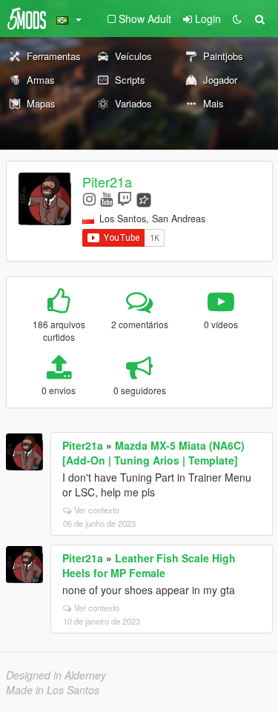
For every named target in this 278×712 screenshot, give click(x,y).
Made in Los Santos (52, 689)
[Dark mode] (237, 18)
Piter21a (107, 181)
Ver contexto (96, 510)
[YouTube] (106, 198)
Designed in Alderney (56, 675)
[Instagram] (89, 198)
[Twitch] (124, 198)
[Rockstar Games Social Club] (144, 198)
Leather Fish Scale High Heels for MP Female (149, 565)
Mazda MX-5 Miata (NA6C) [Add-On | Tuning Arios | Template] (153, 453)
